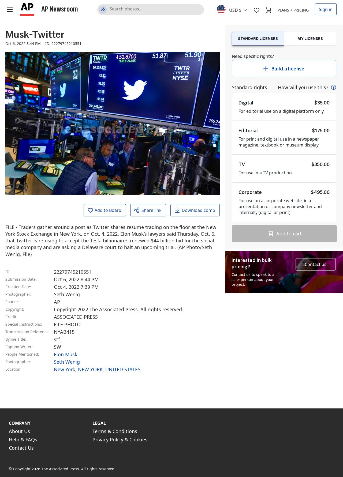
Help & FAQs (23, 439)
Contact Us (21, 448)
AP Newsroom (59, 8)
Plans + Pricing (293, 10)
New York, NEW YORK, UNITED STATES (97, 369)
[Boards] (256, 10)
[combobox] (235, 9)
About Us (19, 431)
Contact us (315, 264)
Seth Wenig (67, 362)
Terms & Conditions (114, 431)
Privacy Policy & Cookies (119, 439)
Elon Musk (65, 354)
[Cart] (268, 10)
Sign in (326, 9)
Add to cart (288, 233)
